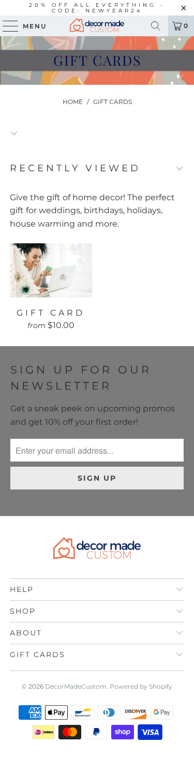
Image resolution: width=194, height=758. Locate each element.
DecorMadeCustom (76, 686)
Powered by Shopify (141, 686)
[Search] (156, 26)
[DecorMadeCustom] (97, 26)
